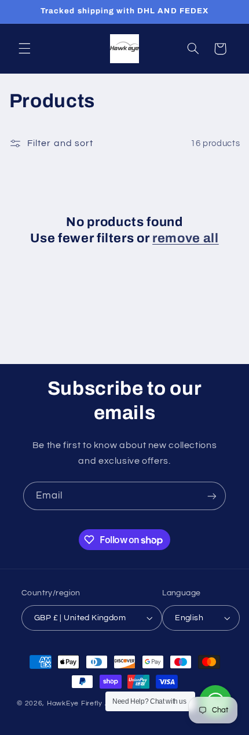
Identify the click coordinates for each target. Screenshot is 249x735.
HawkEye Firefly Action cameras (103, 703)
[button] (24, 48)
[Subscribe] (212, 496)
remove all (185, 238)
